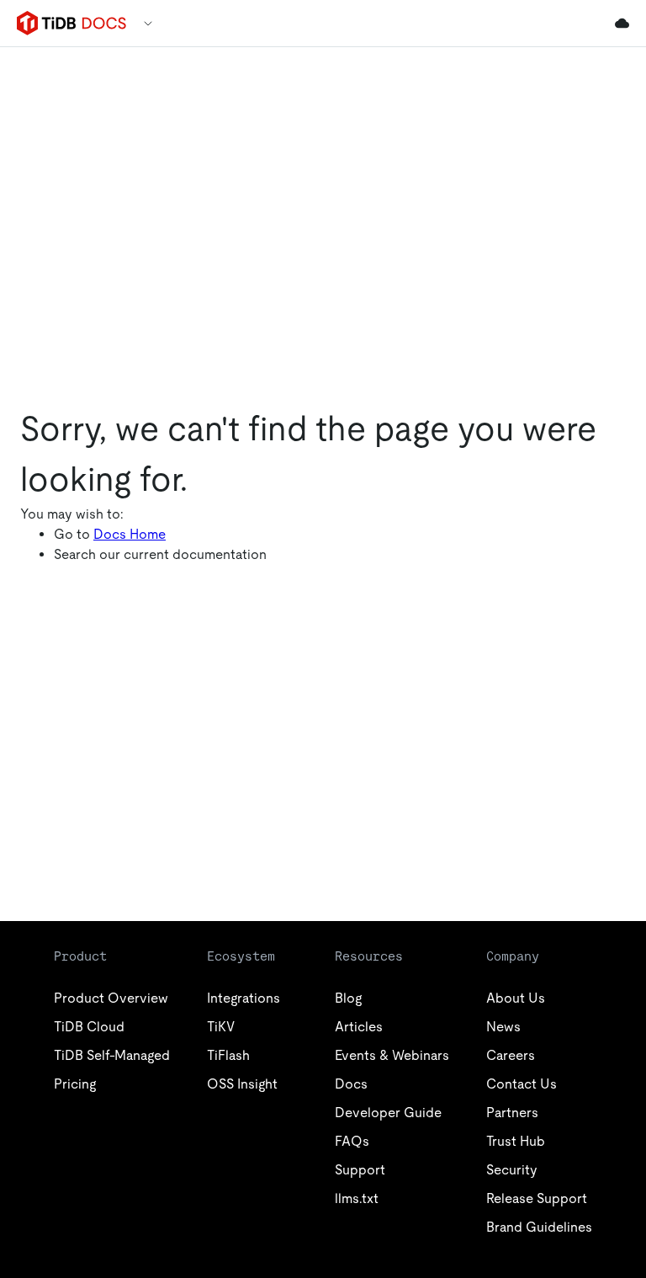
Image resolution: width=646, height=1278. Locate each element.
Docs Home (129, 534)
